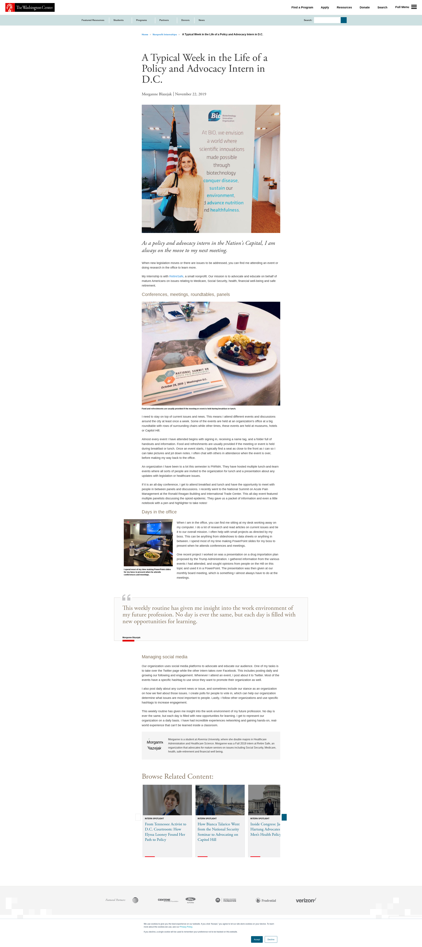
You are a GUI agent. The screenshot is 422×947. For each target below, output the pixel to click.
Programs (142, 20)
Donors (185, 20)
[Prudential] (266, 900)
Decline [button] (271, 939)
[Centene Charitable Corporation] (168, 900)
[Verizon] (306, 900)
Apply (325, 7)
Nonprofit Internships (165, 34)
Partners (164, 20)
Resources (344, 7)
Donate (365, 7)
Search (382, 7)
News (202, 20)
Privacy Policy (186, 926)
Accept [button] (257, 939)
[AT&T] (135, 900)
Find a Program (302, 7)
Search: (308, 20)
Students (118, 20)
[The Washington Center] (30, 7)
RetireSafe (176, 276)
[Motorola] (225, 900)
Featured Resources (93, 20)
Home (145, 34)
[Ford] (190, 900)
